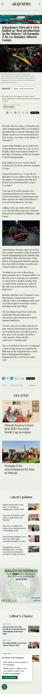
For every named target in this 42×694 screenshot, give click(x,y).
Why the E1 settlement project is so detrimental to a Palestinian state (14, 528)
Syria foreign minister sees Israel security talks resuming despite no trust (14, 538)
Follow (35, 113)
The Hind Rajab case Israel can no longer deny (14, 644)
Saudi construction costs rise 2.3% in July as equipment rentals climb (14, 506)
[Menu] (2, 4)
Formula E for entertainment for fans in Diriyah (19, 469)
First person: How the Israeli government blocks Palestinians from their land (14, 630)
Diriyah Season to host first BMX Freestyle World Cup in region (18, 428)
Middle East (7, 624)
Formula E (32, 385)
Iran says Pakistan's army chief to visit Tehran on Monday (14, 517)
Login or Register (10, 677)
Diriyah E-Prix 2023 (17, 385)
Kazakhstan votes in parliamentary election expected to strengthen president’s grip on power (14, 550)
